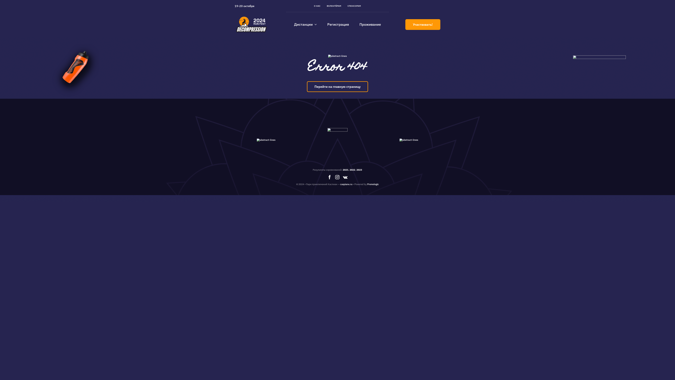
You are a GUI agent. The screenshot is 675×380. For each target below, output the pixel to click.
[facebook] (329, 177)
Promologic (373, 184)
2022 (352, 169)
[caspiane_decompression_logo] (251, 16)
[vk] (345, 177)
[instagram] (337, 177)
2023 (359, 169)
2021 (345, 169)
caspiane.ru (346, 184)
